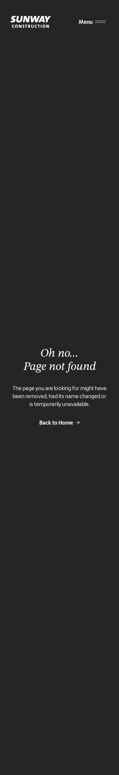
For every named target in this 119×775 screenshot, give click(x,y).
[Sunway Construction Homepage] (32, 22)
